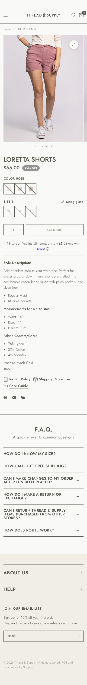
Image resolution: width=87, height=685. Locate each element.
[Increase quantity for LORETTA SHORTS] (19, 229)
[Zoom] (73, 44)
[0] (80, 15)
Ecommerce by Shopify (18, 667)
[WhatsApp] (15, 397)
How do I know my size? (29, 453)
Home (6, 29)
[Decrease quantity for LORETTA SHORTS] (7, 229)
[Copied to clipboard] (24, 397)
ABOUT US (16, 572)
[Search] (73, 15)
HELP (9, 589)
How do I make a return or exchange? (32, 496)
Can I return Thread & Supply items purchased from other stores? (34, 514)
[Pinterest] (6, 397)
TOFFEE (30, 188)
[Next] (52, 146)
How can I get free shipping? (35, 466)
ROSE (9, 188)
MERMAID (20, 188)
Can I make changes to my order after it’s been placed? (38, 480)
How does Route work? (28, 530)
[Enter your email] (79, 636)
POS (64, 662)
